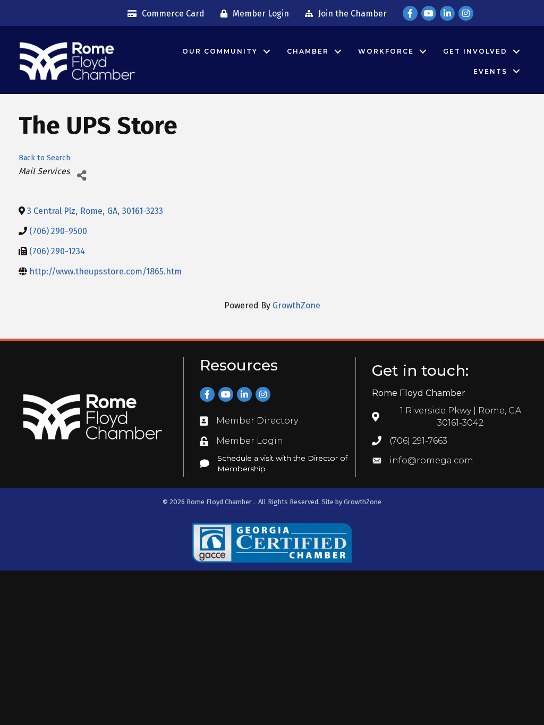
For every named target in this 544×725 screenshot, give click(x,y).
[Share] (82, 176)
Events (490, 71)
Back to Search (44, 157)
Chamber (308, 51)
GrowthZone (296, 305)
